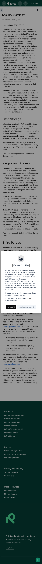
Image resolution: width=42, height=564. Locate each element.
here (29, 298)
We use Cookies (21, 265)
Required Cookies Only (27, 307)
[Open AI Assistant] (38, 560)
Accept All (11, 307)
